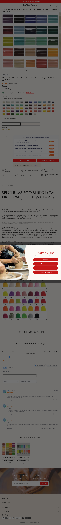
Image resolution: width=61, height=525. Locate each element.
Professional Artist (46, 268)
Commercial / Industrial (46, 272)
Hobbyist (45, 259)
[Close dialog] (59, 247)
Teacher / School (45, 264)
